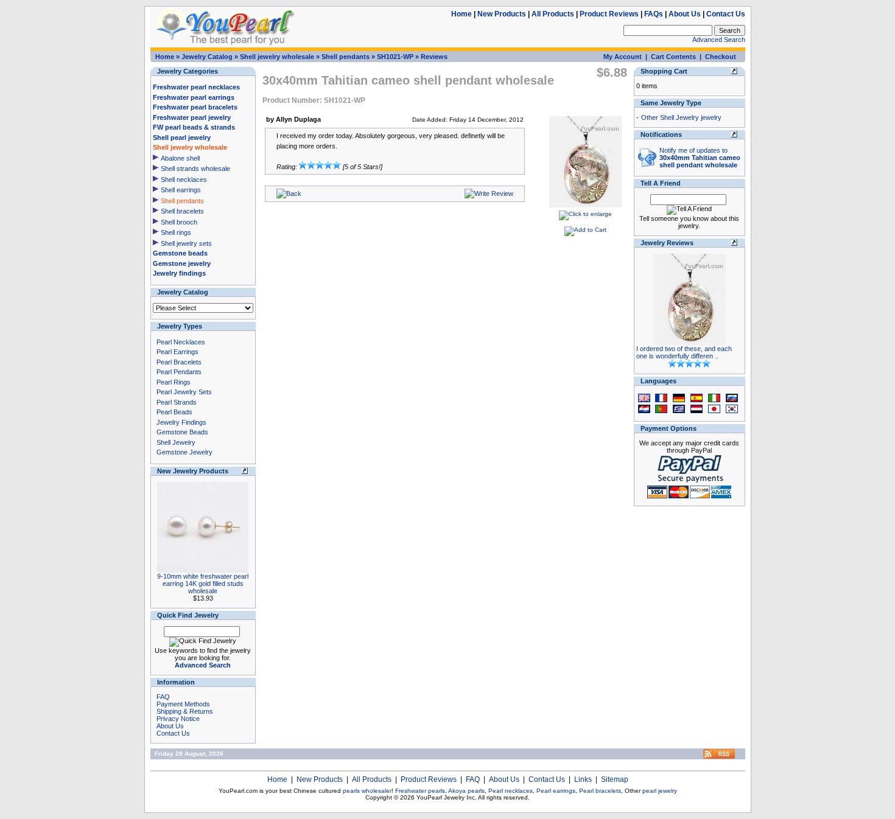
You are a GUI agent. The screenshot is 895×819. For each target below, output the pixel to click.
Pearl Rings (173, 382)
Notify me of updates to (699, 158)
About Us (685, 14)
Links (583, 779)
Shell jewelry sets (186, 243)
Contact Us (725, 14)
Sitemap (614, 779)
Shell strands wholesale (195, 168)
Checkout (720, 56)
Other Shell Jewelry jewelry (681, 117)
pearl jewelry (659, 790)
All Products (553, 14)
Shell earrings (181, 189)
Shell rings (176, 232)
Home (461, 14)
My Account (622, 56)
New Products (501, 14)
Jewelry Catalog (207, 56)
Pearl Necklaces (180, 342)
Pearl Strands (176, 402)
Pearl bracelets (600, 790)
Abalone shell (180, 158)
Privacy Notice (178, 718)
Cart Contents (673, 56)
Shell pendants (345, 56)
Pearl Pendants (179, 371)
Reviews (434, 56)
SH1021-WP (395, 56)
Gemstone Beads (182, 432)
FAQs (653, 14)
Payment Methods (183, 704)
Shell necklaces (184, 179)
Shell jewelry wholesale (277, 56)
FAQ (163, 696)
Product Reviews (609, 14)
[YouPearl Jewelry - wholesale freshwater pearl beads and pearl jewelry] (719, 756)
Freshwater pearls (420, 790)
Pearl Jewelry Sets (184, 392)
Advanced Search (718, 39)
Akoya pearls (466, 790)
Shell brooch (179, 222)
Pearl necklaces (510, 790)
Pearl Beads (174, 412)
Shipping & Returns (184, 711)
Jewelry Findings (181, 422)
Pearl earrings (555, 790)
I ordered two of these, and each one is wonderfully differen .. (684, 352)
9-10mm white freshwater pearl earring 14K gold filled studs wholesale (202, 583)
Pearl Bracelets (179, 362)
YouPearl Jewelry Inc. (446, 797)
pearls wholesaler (367, 790)
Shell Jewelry (175, 442)
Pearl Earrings (177, 351)
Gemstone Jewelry (184, 452)
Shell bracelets (182, 211)
